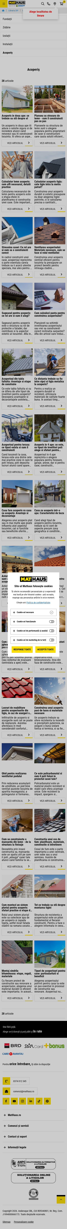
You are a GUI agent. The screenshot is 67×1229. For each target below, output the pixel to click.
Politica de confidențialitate (38, 602)
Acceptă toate (45, 649)
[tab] (33, 612)
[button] (23, 612)
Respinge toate (22, 649)
